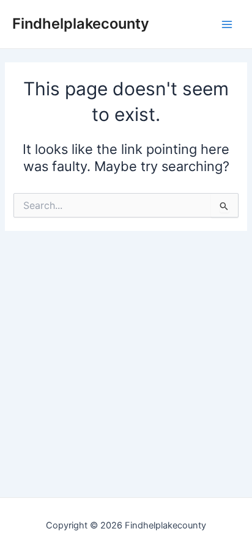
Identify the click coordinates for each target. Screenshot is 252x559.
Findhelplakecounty (80, 23)
